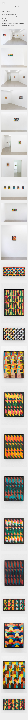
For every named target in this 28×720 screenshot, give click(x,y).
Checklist (4, 20)
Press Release (5, 19)
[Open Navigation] (25, 2)
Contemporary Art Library (13, 7)
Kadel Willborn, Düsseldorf (9, 14)
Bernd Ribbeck (6, 11)
